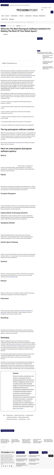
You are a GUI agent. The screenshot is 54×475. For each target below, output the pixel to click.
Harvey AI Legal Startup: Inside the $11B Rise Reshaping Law (16, 441)
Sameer (6, 34)
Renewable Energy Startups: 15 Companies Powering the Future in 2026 (37, 441)
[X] (50, 8)
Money (39, 50)
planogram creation (9, 415)
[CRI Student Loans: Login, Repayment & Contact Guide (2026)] (39, 63)
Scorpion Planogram (22, 419)
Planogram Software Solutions (23, 417)
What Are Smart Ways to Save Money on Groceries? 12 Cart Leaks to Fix (48, 57)
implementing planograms (15, 344)
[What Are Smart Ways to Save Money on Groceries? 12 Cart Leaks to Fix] (39, 57)
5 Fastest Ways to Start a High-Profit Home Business (34, 456)
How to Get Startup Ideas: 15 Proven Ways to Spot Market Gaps (48, 440)
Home (2, 22)
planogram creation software (19, 415)
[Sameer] (2, 34)
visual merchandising (24, 75)
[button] (52, 12)
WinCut (28, 419)
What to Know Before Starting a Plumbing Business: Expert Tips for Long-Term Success (21, 459)
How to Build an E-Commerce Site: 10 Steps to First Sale (21, 456)
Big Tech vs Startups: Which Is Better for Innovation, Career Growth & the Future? (26, 441)
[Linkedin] (46, 8)
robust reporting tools (12, 277)
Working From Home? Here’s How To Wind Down (34, 464)
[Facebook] (42, 8)
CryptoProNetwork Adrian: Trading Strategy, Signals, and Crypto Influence (45, 53)
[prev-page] (1, 447)
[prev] (50, 5)
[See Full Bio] (24, 408)
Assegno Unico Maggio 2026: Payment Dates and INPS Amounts (48, 67)
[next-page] (4, 447)
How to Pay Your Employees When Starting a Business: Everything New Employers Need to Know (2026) (22, 465)
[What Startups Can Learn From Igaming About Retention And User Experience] (5, 435)
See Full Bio (19, 408)
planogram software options (12, 417)
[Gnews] (42, 10)
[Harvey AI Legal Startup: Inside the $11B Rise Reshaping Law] (16, 435)
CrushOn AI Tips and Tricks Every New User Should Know (20, 5)
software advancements (17, 142)
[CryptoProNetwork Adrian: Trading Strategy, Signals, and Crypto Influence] (45, 45)
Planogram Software (29, 415)
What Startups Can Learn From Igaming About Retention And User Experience (5, 441)
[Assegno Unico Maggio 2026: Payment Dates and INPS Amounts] (39, 68)
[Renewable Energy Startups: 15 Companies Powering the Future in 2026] (38, 435)
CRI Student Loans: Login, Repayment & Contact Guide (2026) (48, 62)
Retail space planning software (12, 419)
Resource (5, 22)
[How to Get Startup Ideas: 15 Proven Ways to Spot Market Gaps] (48, 435)
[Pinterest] (48, 8)
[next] (52, 5)
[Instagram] (44, 8)
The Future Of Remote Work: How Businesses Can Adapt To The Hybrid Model (34, 459)
